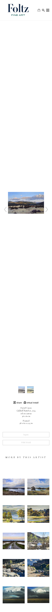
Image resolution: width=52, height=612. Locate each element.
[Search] (43, 10)
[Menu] (47, 10)
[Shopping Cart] (39, 10)
